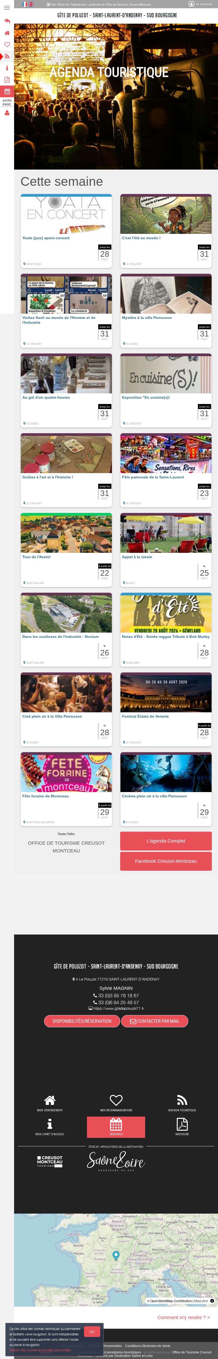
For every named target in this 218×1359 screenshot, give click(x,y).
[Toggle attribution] (212, 1301)
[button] (66, 234)
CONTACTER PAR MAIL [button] (157, 1021)
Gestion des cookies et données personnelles (40, 1350)
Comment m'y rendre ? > (183, 1317)
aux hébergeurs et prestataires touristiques (110, 1352)
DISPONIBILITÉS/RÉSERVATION (82, 1021)
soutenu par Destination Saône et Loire (124, 1356)
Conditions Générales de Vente (147, 1346)
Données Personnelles (105, 1346)
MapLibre (201, 1300)
